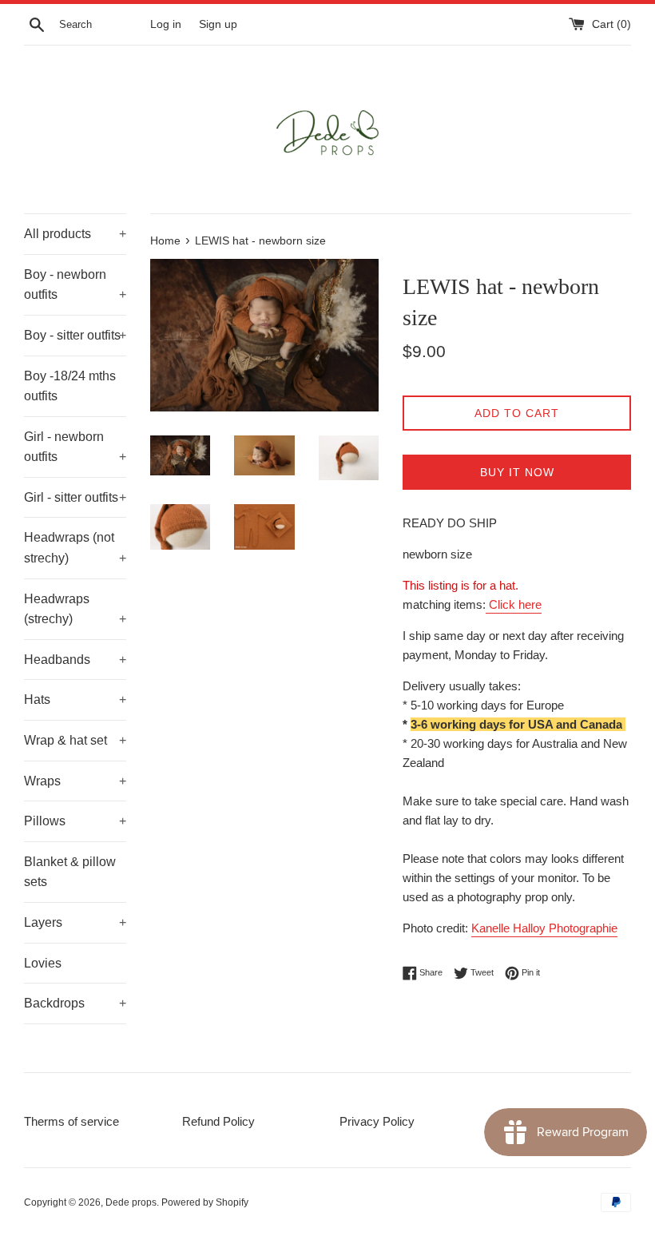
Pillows (75, 821)
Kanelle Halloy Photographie (544, 928)
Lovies (43, 963)
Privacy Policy (377, 1121)
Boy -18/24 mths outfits (70, 386)
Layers (75, 922)
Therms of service (71, 1121)
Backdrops (75, 1003)
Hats (75, 699)
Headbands (75, 659)
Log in (165, 24)
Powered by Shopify (204, 1202)
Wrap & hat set (75, 740)
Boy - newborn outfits (75, 285)
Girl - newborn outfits (75, 447)
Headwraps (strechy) (75, 609)
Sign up (218, 24)
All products (75, 233)
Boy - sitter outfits (75, 335)
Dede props (131, 1202)
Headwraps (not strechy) (75, 548)
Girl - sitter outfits (75, 497)
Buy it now (517, 472)
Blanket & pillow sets (70, 872)
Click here (514, 604)
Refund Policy (218, 1121)
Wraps (75, 781)
